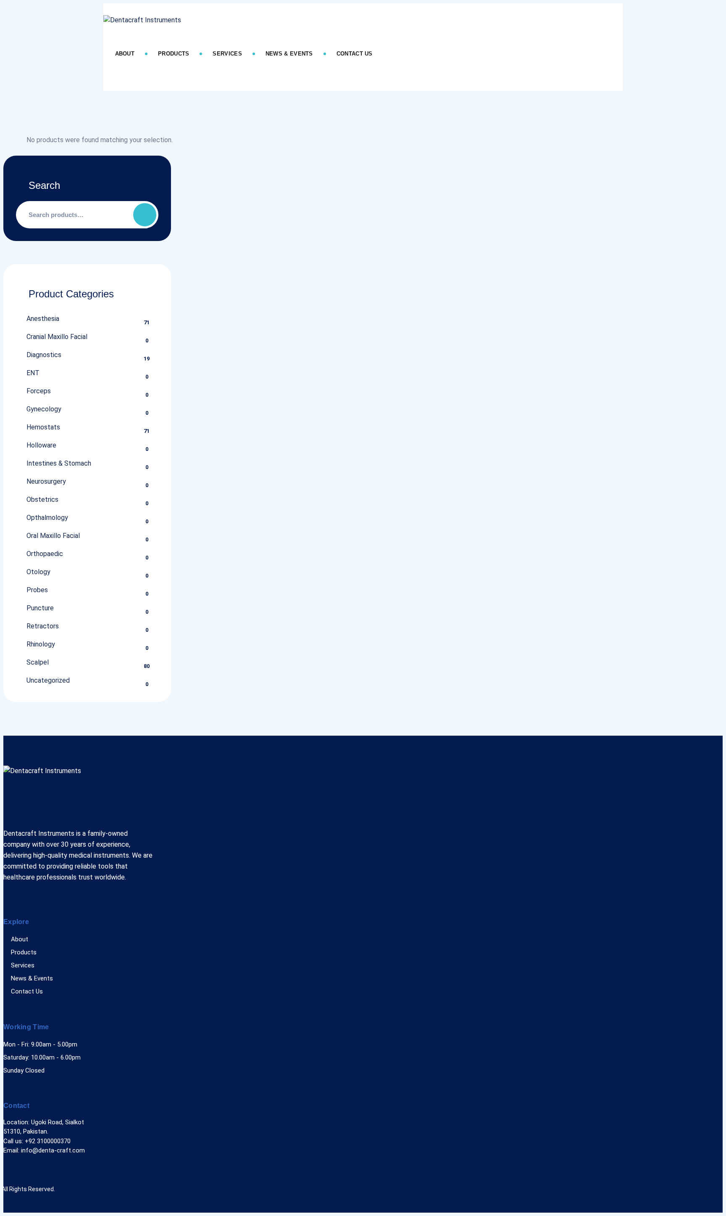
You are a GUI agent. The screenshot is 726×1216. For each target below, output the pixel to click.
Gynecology (43, 409)
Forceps (38, 391)
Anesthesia (42, 319)
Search (144, 214)
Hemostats (43, 427)
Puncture (40, 608)
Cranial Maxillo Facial (56, 337)
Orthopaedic (44, 554)
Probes (37, 590)
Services (227, 53)
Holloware (41, 445)
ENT (32, 373)
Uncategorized (48, 680)
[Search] (122, 81)
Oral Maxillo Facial (53, 536)
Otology (38, 572)
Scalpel (37, 662)
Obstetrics (42, 499)
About (125, 53)
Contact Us (355, 53)
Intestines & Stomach (58, 463)
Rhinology (40, 644)
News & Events (289, 53)
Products (173, 53)
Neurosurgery (46, 481)
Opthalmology (47, 518)
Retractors (42, 626)
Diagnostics (43, 355)
